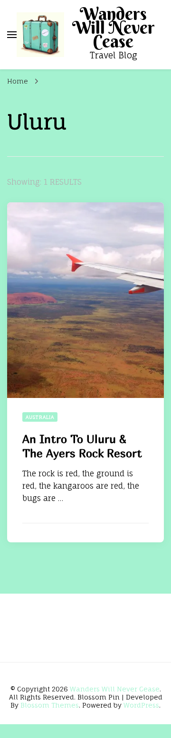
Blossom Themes (49, 705)
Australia (40, 417)
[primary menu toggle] (12, 34)
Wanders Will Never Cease (113, 27)
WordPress (141, 705)
